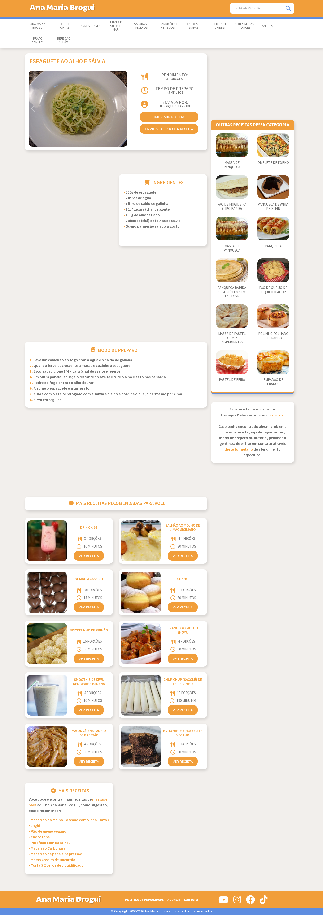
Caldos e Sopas (194, 26)
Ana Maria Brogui (37, 26)
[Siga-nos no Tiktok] (263, 901)
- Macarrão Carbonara (47, 848)
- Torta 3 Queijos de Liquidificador (57, 865)
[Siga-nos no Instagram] (237, 901)
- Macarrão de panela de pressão (55, 854)
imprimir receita (169, 116)
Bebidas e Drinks (220, 26)
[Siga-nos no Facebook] (250, 901)
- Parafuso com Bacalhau (50, 842)
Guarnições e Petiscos (167, 26)
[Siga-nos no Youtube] (223, 901)
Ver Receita (89, 555)
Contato (191, 899)
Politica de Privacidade (144, 899)
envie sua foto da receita (169, 128)
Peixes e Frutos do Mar (116, 26)
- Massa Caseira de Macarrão (52, 859)
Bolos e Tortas (64, 26)
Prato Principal (38, 40)
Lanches (267, 26)
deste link (275, 415)
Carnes (84, 26)
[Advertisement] (69, 207)
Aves (97, 26)
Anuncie (173, 899)
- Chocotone (39, 837)
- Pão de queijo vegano (47, 831)
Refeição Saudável (64, 40)
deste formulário (239, 449)
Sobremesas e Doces (246, 26)
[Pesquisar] (288, 8)
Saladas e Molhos (141, 26)
